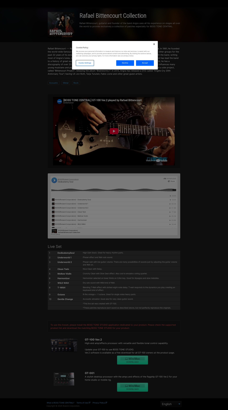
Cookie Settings (85, 63)
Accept (145, 63)
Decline (125, 63)
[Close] (154, 44)
